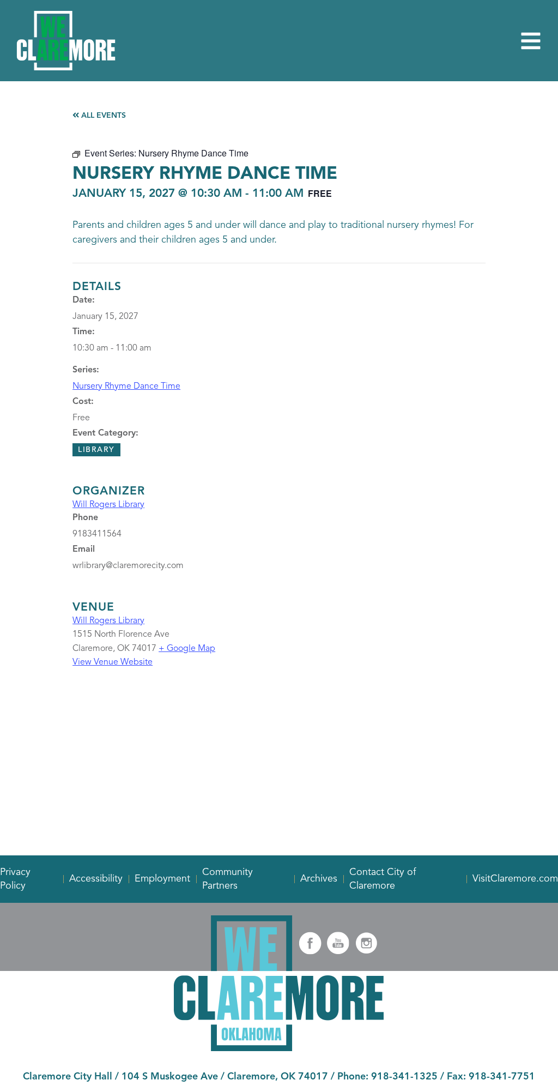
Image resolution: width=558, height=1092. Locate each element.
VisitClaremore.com (515, 879)
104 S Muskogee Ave (170, 1077)
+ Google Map (187, 648)
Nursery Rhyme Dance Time (126, 386)
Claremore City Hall (67, 1077)
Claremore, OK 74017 (277, 1077)
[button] (531, 41)
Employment (162, 879)
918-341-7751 (502, 1077)
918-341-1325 (404, 1077)
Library (96, 450)
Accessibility (96, 879)
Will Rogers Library (108, 504)
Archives (318, 879)
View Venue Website (112, 662)
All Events (102, 115)
